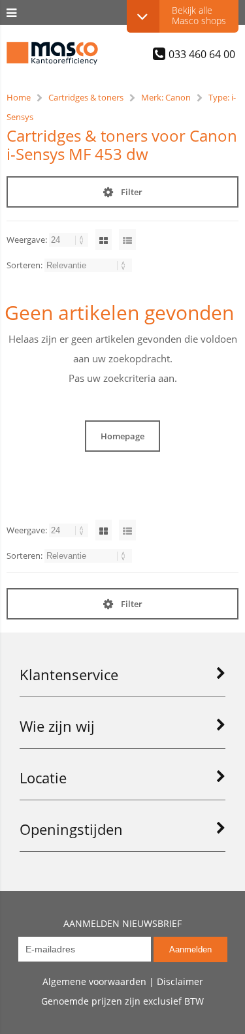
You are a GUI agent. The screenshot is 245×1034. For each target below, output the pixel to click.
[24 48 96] (69, 239)
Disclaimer (180, 981)
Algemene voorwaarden (94, 981)
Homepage (122, 436)
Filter (131, 192)
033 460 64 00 (202, 53)
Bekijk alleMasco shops (199, 15)
